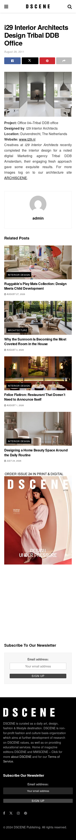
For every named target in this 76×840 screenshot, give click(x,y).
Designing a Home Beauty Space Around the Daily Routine (36, 452)
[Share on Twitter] (30, 60)
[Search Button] (70, 6)
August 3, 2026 (15, 349)
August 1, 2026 (15, 405)
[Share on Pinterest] (47, 60)
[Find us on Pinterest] (25, 813)
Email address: (38, 659)
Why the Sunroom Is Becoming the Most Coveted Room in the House (35, 341)
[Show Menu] (6, 6)
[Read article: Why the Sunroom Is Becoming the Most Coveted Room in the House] (38, 318)
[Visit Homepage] (38, 6)
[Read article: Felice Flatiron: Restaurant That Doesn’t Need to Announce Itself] (38, 373)
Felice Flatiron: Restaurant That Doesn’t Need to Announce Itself (34, 397)
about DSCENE (21, 756)
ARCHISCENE (15, 177)
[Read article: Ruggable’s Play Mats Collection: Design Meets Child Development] (38, 262)
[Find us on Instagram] (18, 813)
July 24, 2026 (13, 460)
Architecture (17, 330)
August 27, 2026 (15, 294)
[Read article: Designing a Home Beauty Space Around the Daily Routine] (38, 429)
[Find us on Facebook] (4, 813)
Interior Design (19, 274)
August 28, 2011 (14, 52)
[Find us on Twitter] (11, 813)
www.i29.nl (27, 139)
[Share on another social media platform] (64, 60)
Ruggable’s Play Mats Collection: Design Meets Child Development (35, 286)
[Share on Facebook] (12, 60)
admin (38, 218)
